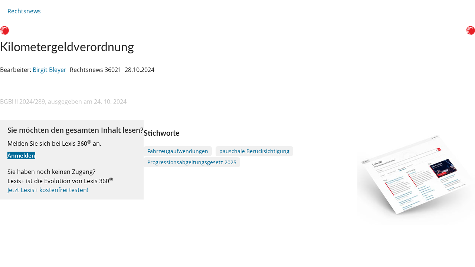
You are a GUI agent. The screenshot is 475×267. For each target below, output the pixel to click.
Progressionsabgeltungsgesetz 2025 (191, 162)
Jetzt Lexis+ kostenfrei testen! (47, 190)
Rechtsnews (24, 11)
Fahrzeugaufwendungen (177, 151)
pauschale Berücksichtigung (254, 151)
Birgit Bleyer (49, 70)
